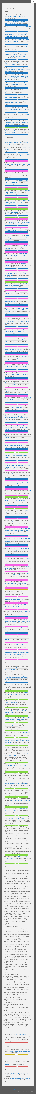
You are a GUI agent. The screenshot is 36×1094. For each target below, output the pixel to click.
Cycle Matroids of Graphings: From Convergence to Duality (17, 163)
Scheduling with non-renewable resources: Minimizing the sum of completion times (16, 273)
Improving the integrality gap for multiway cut (16, 500)
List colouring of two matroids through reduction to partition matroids (18, 455)
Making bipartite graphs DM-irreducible (17, 574)
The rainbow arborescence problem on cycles (18, 27)
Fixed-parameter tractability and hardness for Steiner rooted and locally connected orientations (16, 54)
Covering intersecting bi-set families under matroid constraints (17, 620)
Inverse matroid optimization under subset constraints (16, 83)
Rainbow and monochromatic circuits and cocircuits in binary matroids (16, 427)
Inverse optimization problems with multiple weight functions (17, 365)
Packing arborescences (21, 644)
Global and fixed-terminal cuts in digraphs (15, 818)
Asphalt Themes (16, 1090)
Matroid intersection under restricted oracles (18, 348)
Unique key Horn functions (16, 407)
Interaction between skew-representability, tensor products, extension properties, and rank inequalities (17, 77)
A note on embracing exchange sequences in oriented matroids (17, 40)
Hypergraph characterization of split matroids (16, 391)
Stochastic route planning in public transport (15, 583)
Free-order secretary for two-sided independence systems (17, 47)
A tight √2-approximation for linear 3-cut (18, 491)
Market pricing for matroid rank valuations (16, 444)
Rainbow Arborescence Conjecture (17, 96)
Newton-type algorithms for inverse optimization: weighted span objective (17, 740)
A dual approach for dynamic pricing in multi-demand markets (16, 339)
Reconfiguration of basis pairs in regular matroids (17, 733)
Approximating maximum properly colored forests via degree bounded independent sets (16, 34)
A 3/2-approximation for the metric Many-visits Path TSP (18, 398)
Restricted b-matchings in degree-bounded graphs (16, 857)
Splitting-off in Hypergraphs (11, 212)
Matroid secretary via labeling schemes (16, 693)
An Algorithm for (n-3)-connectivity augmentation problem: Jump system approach (17, 637)
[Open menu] (6, 6)
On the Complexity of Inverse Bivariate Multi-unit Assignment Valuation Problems (17, 247)
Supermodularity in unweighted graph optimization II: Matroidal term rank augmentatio (18, 540)
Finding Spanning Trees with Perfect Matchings (19, 222)
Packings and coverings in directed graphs (20, 1078)
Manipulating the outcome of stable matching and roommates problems (16, 255)
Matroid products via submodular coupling (20, 109)
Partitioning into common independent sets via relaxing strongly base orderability (16, 310)
